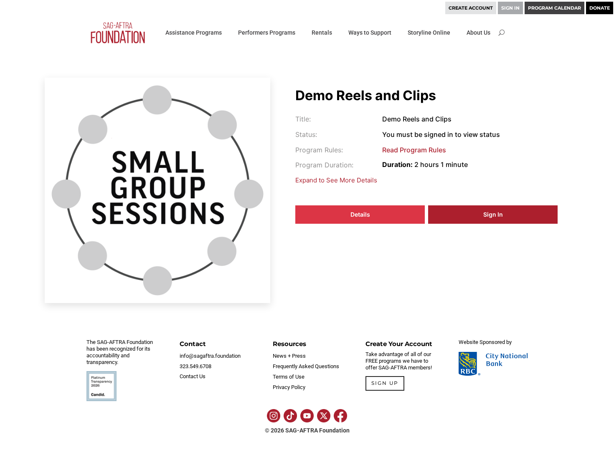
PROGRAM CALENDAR (554, 8)
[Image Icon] (273, 415)
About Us (478, 32)
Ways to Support (369, 32)
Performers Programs (266, 32)
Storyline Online (429, 32)
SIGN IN (510, 8)
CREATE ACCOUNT (471, 8)
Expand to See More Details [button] (336, 180)
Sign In (493, 214)
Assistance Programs (193, 32)
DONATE (599, 8)
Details (360, 214)
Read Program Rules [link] (414, 150)
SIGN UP (384, 383)
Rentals (322, 32)
